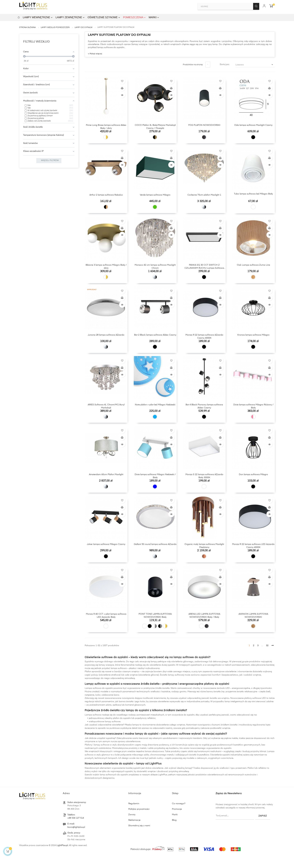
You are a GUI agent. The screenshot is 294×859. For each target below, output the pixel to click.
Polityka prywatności (139, 809)
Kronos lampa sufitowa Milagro (253, 335)
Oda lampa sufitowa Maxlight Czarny (253, 125)
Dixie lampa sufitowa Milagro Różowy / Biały (253, 406)
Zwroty (132, 815)
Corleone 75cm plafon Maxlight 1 (204, 195)
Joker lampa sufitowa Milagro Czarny (106, 544)
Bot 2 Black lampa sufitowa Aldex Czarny (155, 335)
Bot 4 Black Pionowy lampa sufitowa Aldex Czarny (204, 406)
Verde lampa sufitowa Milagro (155, 195)
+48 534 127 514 (75, 818)
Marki (175, 815)
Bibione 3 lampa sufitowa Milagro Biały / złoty (106, 266)
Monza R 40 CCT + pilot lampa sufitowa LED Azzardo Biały (106, 615)
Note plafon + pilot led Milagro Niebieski (155, 405)
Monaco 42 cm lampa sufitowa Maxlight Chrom (155, 266)
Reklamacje (134, 820)
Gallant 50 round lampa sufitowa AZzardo (155, 544)
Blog (174, 820)
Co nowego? (178, 804)
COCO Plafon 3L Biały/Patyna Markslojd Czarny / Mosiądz (155, 126)
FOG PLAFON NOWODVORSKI (204, 125)
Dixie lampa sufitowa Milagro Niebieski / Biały (155, 476)
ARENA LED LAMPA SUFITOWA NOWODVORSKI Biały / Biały (204, 615)
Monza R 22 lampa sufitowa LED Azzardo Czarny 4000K (253, 545)
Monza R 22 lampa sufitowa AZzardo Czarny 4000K (204, 336)
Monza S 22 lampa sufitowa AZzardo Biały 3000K (204, 476)
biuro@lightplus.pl (76, 827)
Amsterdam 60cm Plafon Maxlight (106, 474)
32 (267, 645)
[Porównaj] (122, 88)
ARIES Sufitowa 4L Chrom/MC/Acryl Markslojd (106, 406)
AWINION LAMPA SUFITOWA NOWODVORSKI (253, 615)
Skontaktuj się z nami (139, 826)
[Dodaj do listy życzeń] (122, 81)
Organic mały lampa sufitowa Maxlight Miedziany (204, 545)
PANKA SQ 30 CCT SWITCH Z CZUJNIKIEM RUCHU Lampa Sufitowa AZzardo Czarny (204, 267)
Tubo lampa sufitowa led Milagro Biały (253, 194)
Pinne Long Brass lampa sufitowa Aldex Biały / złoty (106, 126)
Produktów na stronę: (193, 65)
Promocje (177, 809)
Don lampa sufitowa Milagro (253, 474)
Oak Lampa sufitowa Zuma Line (253, 265)
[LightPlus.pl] (186, 847)
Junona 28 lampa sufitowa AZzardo (106, 335)
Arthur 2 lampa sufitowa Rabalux (106, 195)
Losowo (255, 64)
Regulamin (133, 804)
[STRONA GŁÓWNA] (18, 17)
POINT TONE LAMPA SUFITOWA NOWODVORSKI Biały (155, 615)
